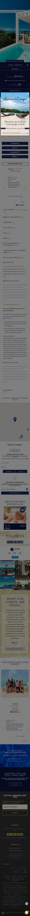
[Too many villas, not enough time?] (26, 904)
